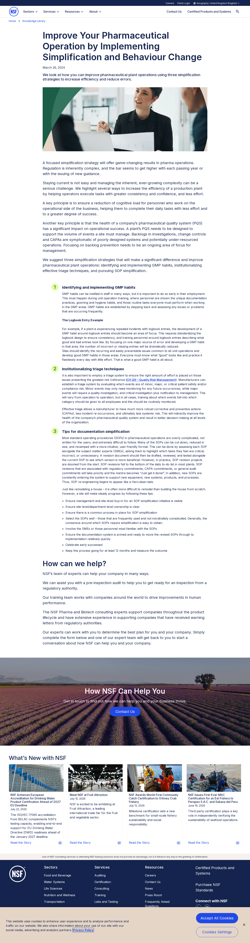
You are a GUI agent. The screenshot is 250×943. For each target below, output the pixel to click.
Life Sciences (53, 888)
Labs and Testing (106, 901)
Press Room (153, 895)
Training (100, 895)
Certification (102, 882)
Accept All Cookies (217, 918)
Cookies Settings (217, 932)
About (93, 11)
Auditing (100, 875)
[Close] (244, 925)
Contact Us (153, 882)
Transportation (54, 901)
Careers (170, 3)
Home (12, 21)
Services (49, 11)
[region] (125, 925)
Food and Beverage (57, 875)
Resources (72, 11)
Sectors (28, 11)
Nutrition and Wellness (59, 895)
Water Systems (54, 882)
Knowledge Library (34, 21)
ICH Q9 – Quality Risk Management (151, 380)
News (149, 888)
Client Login (183, 3)
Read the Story (20, 842)
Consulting (101, 888)
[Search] (237, 11)
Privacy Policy (83, 930)
